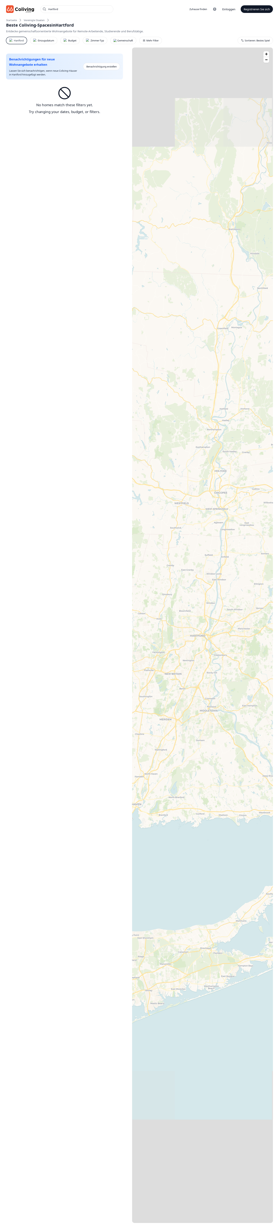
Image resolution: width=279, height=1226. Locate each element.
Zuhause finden (198, 9)
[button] (266, 54)
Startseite (11, 20)
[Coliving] (20, 9)
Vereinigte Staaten (34, 20)
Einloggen (228, 9)
